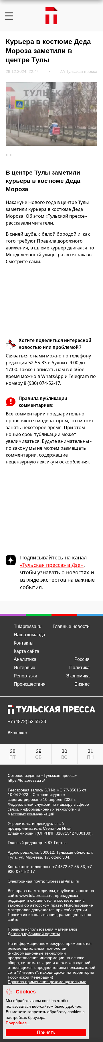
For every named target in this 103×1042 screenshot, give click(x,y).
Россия (82, 659)
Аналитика (25, 659)
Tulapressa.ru (27, 626)
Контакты (23, 643)
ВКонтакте (17, 733)
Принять (46, 1032)
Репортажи (25, 675)
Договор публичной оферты (34, 933)
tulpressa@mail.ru (62, 881)
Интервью (24, 667)
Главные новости (71, 626)
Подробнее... (18, 1023)
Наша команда (29, 634)
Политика (79, 667)
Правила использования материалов (42, 929)
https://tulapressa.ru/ (26, 780)
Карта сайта (26, 651)
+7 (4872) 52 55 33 (27, 721)
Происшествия (29, 684)
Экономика (78, 675)
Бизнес (82, 684)
